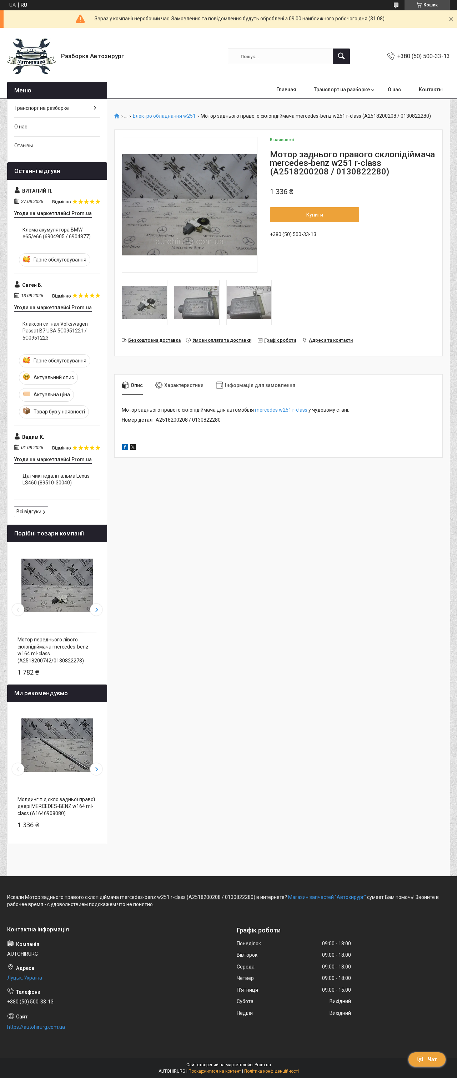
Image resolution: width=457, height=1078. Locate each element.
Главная (286, 89)
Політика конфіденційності (271, 1071)
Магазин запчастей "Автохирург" (327, 897)
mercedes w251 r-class (281, 410)
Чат (432, 1059)
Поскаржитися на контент (215, 1071)
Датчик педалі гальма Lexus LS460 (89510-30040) (56, 479)
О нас (394, 89)
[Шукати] (341, 56)
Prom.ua (263, 1064)
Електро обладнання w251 (164, 116)
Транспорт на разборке (342, 89)
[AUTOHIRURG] (31, 56)
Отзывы (23, 145)
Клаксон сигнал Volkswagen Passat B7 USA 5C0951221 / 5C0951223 (55, 331)
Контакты (431, 89)
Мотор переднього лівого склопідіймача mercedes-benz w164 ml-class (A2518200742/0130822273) (53, 650)
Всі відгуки (28, 511)
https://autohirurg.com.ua (36, 1027)
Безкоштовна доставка (154, 340)
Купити (314, 215)
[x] (133, 448)
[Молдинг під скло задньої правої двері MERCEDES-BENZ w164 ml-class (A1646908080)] (57, 745)
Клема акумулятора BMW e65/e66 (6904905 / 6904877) (56, 233)
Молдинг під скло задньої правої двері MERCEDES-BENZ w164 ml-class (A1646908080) (56, 806)
